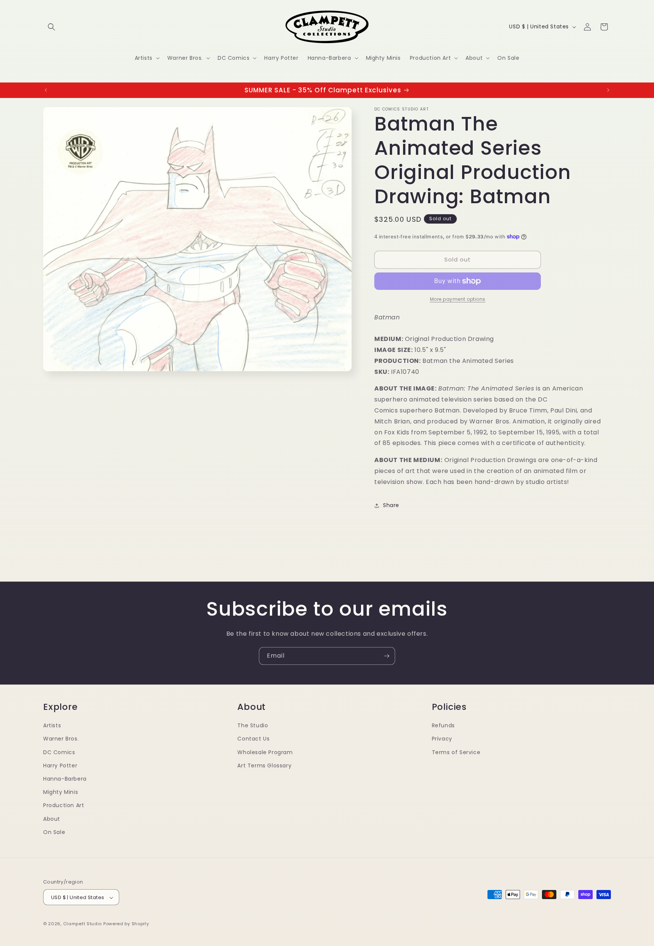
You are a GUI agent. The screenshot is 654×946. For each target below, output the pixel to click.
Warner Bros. (61, 738)
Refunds (443, 725)
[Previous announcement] (45, 90)
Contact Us (253, 738)
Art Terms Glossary (264, 765)
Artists (52, 725)
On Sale (54, 832)
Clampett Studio (82, 924)
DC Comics (59, 752)
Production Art (63, 805)
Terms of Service (456, 752)
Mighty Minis (60, 791)
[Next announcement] (608, 90)
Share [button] (391, 505)
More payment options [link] (458, 299)
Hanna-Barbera (65, 778)
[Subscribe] (386, 656)
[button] (51, 27)
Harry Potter (60, 765)
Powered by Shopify (126, 924)
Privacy (442, 738)
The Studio (252, 725)
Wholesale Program (265, 752)
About (51, 818)
